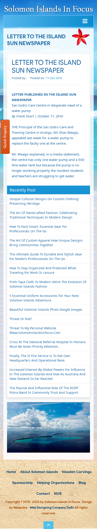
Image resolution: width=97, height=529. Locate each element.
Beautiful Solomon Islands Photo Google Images (45, 309)
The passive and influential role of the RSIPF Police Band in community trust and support (43, 390)
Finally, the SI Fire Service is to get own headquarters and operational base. (39, 358)
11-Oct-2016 (54, 78)
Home (10, 472)
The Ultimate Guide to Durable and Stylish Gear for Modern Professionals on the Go (45, 256)
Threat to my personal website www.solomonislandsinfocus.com (34, 330)
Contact (42, 493)
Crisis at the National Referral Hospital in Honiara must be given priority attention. (47, 344)
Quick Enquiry (5, 137)
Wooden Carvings (76, 472)
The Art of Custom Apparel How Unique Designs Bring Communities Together (46, 242)
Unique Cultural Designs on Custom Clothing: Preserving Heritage (44, 201)
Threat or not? (20, 319)
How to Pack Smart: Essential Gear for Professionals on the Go (38, 228)
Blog (82, 482)
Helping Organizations (55, 482)
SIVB (57, 493)
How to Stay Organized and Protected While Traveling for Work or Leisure (42, 270)
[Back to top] (48, 525)
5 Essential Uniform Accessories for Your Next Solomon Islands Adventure (44, 298)
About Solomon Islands (38, 472)
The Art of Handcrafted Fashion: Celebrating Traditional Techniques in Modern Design (43, 215)
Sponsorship (22, 482)
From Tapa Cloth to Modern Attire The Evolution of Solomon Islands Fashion (47, 284)
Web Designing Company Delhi (52, 508)
